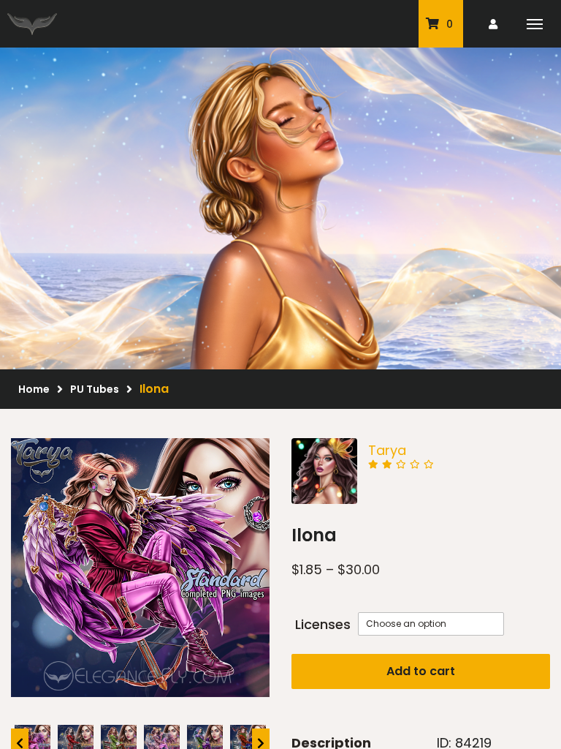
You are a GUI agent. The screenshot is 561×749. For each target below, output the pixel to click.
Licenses (323, 624)
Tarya (387, 450)
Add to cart (420, 671)
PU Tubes (94, 389)
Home (34, 389)
